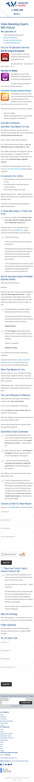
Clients (2, 742)
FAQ (1, 746)
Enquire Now (6, 562)
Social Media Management (12, 43)
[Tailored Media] (17, 4)
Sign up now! (26, 702)
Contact (2, 725)
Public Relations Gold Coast (6, 738)
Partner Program (4, 723)
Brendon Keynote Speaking (6, 721)
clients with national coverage (16, 169)
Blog (1, 748)
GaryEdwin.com (17, 230)
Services (2, 731)
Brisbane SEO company (5, 736)
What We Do (3, 716)
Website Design (4, 740)
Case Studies (3, 719)
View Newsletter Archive (17, 706)
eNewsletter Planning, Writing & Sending (16, 91)
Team (1, 744)
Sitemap (15, 780)
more (12, 66)
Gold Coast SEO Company (6, 733)
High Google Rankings (10, 38)
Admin (19, 780)
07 (14, 507)
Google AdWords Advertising (13, 40)
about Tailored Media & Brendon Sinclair (14, 761)
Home (1, 714)
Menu (18, 14)
